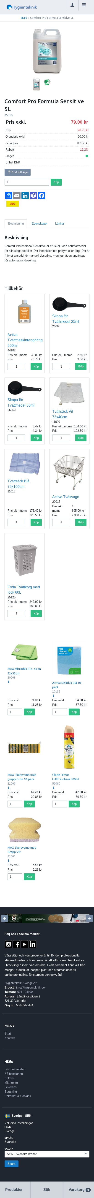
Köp (56, 182)
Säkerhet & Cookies (18, 1096)
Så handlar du (14, 1074)
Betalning (11, 1091)
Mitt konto (11, 1082)
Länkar (59, 223)
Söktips (10, 1078)
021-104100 (25, 992)
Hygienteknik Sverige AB (21, 983)
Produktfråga (19, 172)
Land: (8, 1127)
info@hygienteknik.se (30, 987)
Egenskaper (39, 223)
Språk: (9, 1138)
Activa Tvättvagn (65, 497)
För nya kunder (14, 1069)
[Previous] (4, 918)
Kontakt (10, 1038)
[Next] (89, 918)
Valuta (9, 1149)
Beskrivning (16, 223)
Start (24, 17)
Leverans (11, 1087)
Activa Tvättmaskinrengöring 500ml (25, 340)
